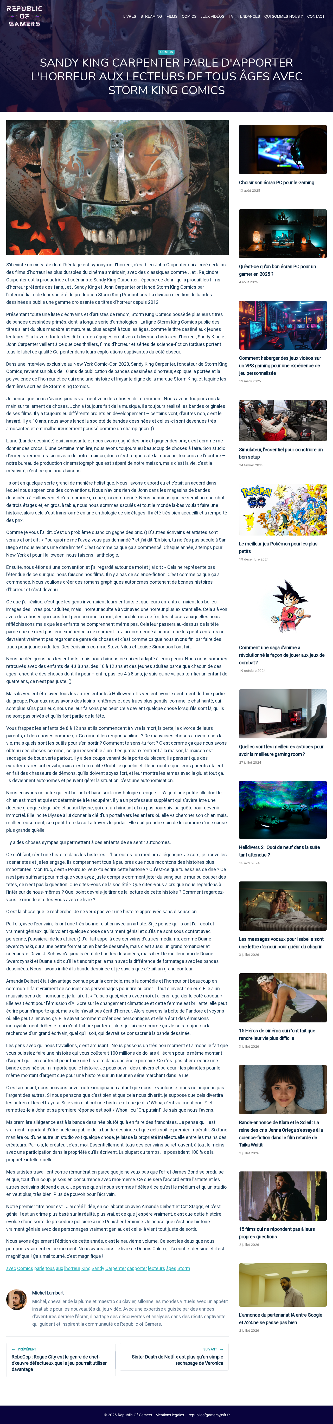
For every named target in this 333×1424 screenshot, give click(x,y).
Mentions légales (170, 1415)
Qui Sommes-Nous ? (283, 16)
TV (231, 16)
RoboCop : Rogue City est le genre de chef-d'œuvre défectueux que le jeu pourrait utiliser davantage (59, 1360)
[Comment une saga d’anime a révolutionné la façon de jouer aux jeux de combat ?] (283, 608)
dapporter (137, 1268)
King (86, 1268)
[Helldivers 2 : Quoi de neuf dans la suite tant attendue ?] (283, 810)
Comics (189, 16)
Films (171, 16)
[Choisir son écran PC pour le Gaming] (283, 149)
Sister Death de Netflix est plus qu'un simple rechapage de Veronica (177, 1357)
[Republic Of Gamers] (24, 16)
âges (171, 1268)
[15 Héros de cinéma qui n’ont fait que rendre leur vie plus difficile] (283, 998)
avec (11, 1268)
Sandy (98, 1268)
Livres (129, 16)
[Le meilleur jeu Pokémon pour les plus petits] (283, 510)
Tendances (249, 16)
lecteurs (156, 1268)
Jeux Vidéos (212, 16)
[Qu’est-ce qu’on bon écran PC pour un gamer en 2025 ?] (283, 234)
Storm (183, 1268)
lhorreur (72, 1268)
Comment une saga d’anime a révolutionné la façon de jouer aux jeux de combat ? (282, 655)
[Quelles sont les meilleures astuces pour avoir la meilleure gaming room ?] (283, 714)
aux (59, 1268)
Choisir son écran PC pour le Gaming (276, 182)
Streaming (151, 16)
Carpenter (115, 1268)
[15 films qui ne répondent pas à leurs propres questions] (283, 1196)
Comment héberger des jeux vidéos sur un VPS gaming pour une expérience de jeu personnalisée (280, 365)
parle (39, 1268)
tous (50, 1268)
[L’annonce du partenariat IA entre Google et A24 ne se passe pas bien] (283, 1285)
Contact (316, 16)
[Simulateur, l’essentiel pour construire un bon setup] (283, 420)
